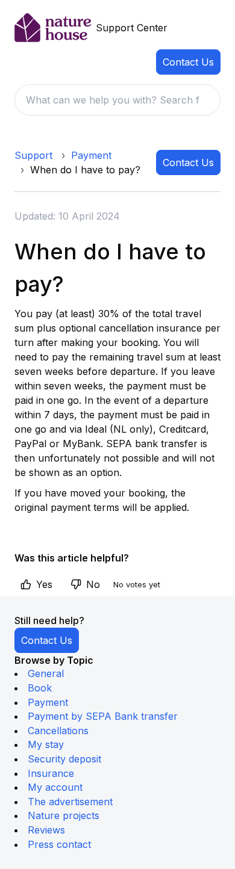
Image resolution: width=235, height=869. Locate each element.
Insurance (51, 773)
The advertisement (70, 802)
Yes (44, 584)
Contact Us (188, 62)
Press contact (59, 844)
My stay (46, 744)
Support (33, 155)
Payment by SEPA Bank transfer (103, 716)
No (93, 584)
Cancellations (58, 731)
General (46, 673)
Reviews (46, 830)
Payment (91, 155)
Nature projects (63, 815)
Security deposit (64, 759)
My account (55, 787)
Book (40, 688)
